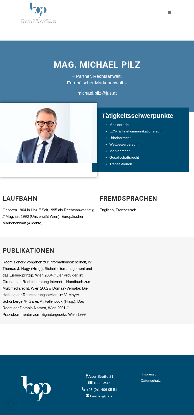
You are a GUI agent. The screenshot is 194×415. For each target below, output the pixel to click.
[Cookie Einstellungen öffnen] (11, 409)
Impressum (151, 374)
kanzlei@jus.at (101, 396)
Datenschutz (151, 380)
